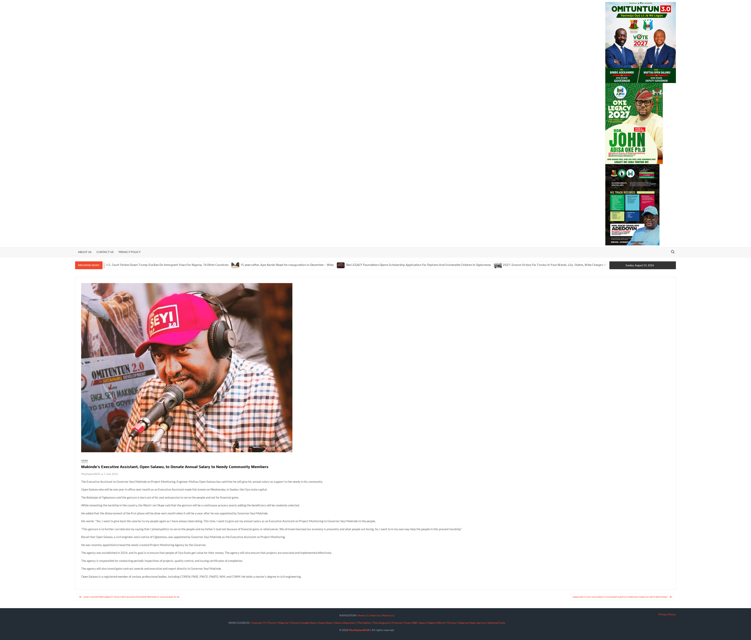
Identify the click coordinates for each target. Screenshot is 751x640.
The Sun (451, 622)
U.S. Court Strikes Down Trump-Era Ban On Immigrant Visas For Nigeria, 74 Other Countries (129, 264)
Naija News (325, 622)
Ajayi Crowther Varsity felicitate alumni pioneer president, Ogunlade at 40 (131, 596)
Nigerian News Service (472, 622)
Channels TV (258, 622)
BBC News (419, 622)
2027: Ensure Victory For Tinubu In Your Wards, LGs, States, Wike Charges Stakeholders (524, 264)
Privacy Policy (130, 252)
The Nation (364, 622)
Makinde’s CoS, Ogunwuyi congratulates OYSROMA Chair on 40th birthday (620, 596)
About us (84, 252)
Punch (272, 622)
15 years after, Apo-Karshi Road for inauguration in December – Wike (249, 264)
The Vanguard (381, 622)
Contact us (104, 252)
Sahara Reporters (344, 622)
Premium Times (401, 622)
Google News (309, 622)
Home (361, 615)
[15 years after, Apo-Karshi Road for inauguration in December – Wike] (197, 264)
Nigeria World (436, 622)
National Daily (496, 622)
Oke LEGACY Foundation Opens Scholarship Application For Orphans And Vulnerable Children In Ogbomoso (380, 264)
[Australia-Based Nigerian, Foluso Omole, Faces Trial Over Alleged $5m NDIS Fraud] (591, 264)
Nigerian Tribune (288, 622)
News (84, 460)
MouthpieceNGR (90, 474)
